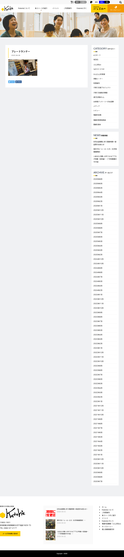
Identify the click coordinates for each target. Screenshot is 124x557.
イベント (56, 8)
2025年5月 (97, 241)
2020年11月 (98, 463)
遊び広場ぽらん (98, 97)
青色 (101, 2)
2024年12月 (98, 259)
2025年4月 (97, 246)
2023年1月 (97, 348)
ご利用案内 (68, 8)
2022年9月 (97, 366)
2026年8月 (97, 179)
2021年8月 (97, 423)
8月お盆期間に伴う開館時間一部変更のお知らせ (104, 143)
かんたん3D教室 (99, 74)
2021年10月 (98, 414)
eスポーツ (97, 55)
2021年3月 (97, 446)
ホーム (104, 507)
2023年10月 (98, 308)
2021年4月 (97, 441)
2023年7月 (97, 321)
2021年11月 (98, 410)
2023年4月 (97, 334)
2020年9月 (97, 472)
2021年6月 (97, 432)
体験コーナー (98, 79)
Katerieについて (24, 8)
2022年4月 (97, 388)
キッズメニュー (115, 10)
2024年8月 (97, 272)
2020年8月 (97, 477)
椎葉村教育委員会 (99, 120)
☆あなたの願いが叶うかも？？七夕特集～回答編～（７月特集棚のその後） (105, 159)
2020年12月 (98, 459)
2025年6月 (97, 237)
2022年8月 (97, 370)
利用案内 (96, 83)
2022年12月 (98, 352)
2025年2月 (97, 254)
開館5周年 (97, 124)
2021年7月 (97, 428)
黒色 (107, 2)
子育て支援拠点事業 (100, 92)
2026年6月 (97, 183)
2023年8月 (97, 317)
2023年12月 (98, 299)
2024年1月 (97, 294)
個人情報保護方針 (108, 529)
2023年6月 (97, 326)
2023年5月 (97, 330)
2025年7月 (97, 232)
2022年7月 (97, 374)
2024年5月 (97, 281)
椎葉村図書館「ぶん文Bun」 (112, 523)
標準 (96, 2)
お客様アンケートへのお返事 (103, 101)
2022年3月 (97, 392)
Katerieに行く (82, 8)
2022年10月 (98, 361)
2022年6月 (97, 379)
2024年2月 (97, 290)
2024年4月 (97, 286)
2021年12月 (98, 406)
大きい (83, 2)
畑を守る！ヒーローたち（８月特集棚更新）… (71, 520)
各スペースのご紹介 (109, 515)
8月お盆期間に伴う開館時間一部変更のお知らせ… (72, 509)
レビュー (96, 110)
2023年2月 (97, 343)
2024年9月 (97, 268)
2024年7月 (97, 277)
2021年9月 (97, 419)
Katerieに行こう (108, 521)
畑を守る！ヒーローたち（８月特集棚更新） (105, 150)
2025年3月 (97, 250)
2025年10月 (98, 219)
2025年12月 (98, 210)
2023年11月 (98, 303)
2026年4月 (97, 192)
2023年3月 (97, 339)
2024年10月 (98, 263)
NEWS (95, 59)
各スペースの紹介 (41, 8)
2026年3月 (97, 197)
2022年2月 (97, 397)
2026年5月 (97, 188)
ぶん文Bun (97, 64)
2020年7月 (97, 481)
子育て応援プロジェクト (102, 87)
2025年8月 (97, 228)
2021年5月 (97, 437)
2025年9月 (97, 223)
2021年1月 (97, 454)
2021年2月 (97, 450)
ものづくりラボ (98, 69)
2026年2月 (97, 201)
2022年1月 (97, 401)
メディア (96, 106)
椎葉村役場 (97, 115)
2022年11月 (98, 357)
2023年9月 (97, 312)
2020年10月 (98, 468)
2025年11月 (98, 214)
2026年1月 (97, 206)
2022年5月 (97, 383)
